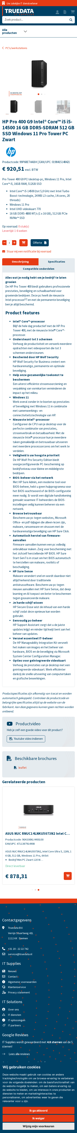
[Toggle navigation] (14, 31)
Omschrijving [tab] (20, 261)
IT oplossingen (16, 1020)
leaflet (23, 767)
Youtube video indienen (28, 739)
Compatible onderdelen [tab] (38, 269)
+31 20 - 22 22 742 (18, 949)
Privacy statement (19, 992)
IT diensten (14, 1015)
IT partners (14, 1025)
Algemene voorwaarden (22, 982)
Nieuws (12, 971)
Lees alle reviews (19, 1054)
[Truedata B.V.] (18, 11)
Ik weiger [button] (38, 1118)
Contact (12, 976)
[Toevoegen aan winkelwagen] (68, 876)
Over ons (13, 1009)
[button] (57, 12)
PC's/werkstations (16, 48)
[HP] (11, 153)
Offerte (38, 243)
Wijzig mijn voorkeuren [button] (38, 1126)
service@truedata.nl (20, 954)
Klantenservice (17, 987)
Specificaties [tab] (56, 261)
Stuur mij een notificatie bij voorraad (29, 251)
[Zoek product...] (71, 19)
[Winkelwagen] (23, 242)
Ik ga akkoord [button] (38, 1110)
